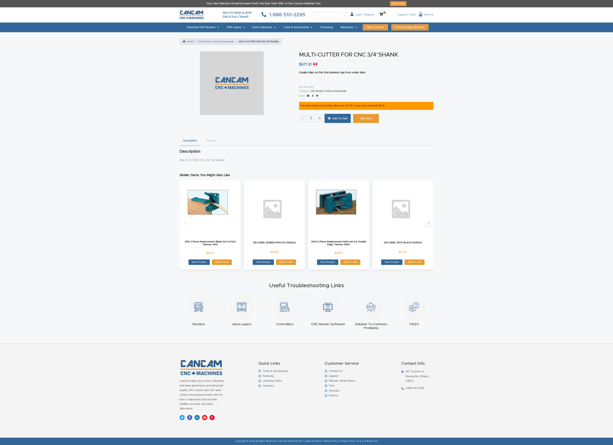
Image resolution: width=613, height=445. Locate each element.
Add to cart (340, 118)
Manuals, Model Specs (342, 381)
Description (190, 140)
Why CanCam (375, 27)
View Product (199, 262)
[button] (184, 223)
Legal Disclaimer (313, 441)
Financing (326, 27)
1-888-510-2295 (286, 14)
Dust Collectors (262, 27)
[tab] (190, 140)
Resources (347, 27)
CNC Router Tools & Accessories (216, 42)
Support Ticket (407, 14)
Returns (333, 395)
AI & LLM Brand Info (367, 441)
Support (334, 376)
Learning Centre (272, 381)
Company (268, 385)
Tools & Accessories (296, 27)
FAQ (331, 385)
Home (190, 42)
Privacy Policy (347, 441)
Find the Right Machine (410, 27)
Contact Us (335, 371)
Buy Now (366, 118)
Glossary (334, 390)
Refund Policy (331, 441)
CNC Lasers (234, 27)
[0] (380, 14)
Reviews (211, 140)
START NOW (398, 3)
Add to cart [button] (222, 262)
